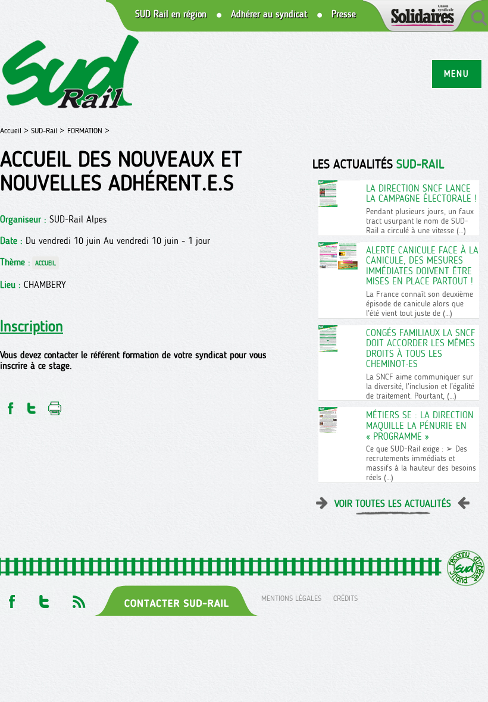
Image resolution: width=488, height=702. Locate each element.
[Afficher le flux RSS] (78, 598)
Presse (343, 14)
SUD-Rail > (47, 130)
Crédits (345, 598)
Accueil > (15, 130)
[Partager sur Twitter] (31, 404)
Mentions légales (291, 598)
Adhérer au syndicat (269, 14)
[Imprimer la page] (55, 404)
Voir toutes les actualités (392, 503)
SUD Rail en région (171, 14)
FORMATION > (88, 130)
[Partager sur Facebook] (9, 404)
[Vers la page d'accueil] (71, 73)
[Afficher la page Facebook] (10, 598)
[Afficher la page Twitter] (44, 598)
